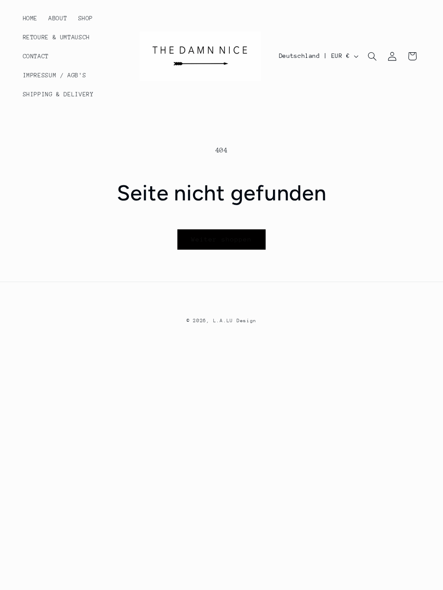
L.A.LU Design (235, 321)
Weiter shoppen (221, 239)
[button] (372, 56)
